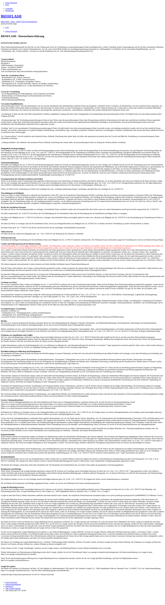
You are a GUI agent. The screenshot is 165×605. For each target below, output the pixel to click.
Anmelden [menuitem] (9, 9)
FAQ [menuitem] (7, 28)
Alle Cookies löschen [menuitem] (13, 588)
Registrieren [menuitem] (9, 11)
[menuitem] (11, 3)
